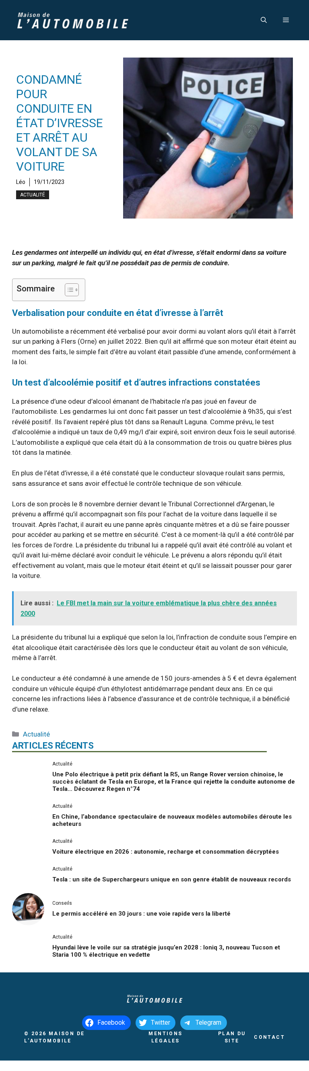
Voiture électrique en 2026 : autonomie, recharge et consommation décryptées (165, 851)
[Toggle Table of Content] (68, 290)
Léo (20, 182)
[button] (264, 20)
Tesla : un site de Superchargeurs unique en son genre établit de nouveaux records (171, 879)
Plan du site (232, 1037)
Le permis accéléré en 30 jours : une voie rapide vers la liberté (141, 913)
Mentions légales (165, 1037)
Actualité (32, 195)
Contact (269, 1037)
